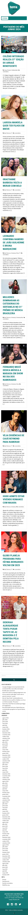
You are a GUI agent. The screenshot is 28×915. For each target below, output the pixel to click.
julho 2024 (4, 764)
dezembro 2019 (6, 856)
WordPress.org (5, 885)
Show (17, 253)
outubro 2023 (5, 777)
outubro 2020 (5, 841)
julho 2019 (4, 865)
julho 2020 (5, 846)
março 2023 (5, 790)
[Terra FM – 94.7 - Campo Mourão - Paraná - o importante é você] (14, 8)
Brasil (5, 133)
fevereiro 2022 (5, 813)
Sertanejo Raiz (19, 317)
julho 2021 (4, 824)
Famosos (9, 133)
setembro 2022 (6, 800)
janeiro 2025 (5, 753)
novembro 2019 (6, 858)
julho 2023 (4, 783)
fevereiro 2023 (5, 792)
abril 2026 (4, 725)
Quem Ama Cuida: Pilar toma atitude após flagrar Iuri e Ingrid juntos (13, 704)
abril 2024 (4, 770)
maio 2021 (4, 828)
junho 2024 (5, 766)
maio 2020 (5, 850)
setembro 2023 (6, 779)
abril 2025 (4, 747)
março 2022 (5, 811)
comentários (6, 71)
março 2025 (5, 749)
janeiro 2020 (5, 854)
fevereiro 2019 (5, 874)
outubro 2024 (5, 759)
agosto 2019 (5, 863)
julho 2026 (4, 719)
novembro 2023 (6, 775)
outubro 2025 (5, 736)
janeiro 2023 (5, 794)
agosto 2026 (5, 718)
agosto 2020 (5, 845)
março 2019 (5, 873)
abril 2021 (4, 830)
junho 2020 (5, 848)
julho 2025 (4, 742)
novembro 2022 (6, 796)
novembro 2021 (6, 818)
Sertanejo (13, 253)
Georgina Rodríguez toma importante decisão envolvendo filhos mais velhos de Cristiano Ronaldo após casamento (13, 688)
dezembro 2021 (6, 817)
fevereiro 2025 (5, 751)
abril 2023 (4, 789)
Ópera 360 (14, 913)
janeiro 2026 (5, 731)
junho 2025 (5, 744)
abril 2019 (4, 871)
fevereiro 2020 (6, 852)
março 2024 (5, 772)
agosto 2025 (5, 740)
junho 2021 (5, 826)
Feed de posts (5, 881)
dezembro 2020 (6, 837)
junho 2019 (5, 867)
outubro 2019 (5, 860)
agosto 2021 (5, 822)
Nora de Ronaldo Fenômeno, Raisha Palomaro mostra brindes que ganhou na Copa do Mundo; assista (13, 709)
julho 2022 (4, 803)
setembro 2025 (6, 738)
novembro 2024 (6, 757)
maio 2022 (5, 807)
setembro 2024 (6, 761)
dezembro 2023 (6, 774)
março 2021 (5, 832)
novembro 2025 (6, 734)
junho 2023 (5, 785)
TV (12, 133)
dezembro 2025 (6, 733)
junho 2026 (5, 721)
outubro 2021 (5, 820)
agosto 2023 (5, 781)
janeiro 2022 (5, 815)
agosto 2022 (5, 802)
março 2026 (5, 727)
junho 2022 (5, 805)
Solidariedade (14, 70)
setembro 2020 (6, 843)
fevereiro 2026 (5, 729)
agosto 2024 (5, 762)
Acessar (4, 879)
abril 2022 (4, 809)
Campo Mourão (7, 70)
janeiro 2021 (5, 835)
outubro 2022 (5, 798)
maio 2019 (4, 869)
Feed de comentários (7, 883)
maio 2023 (5, 787)
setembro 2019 (6, 861)
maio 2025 (5, 746)
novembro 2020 (6, 839)
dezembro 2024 (6, 755)
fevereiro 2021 (5, 833)
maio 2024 (5, 768)
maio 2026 (5, 723)
